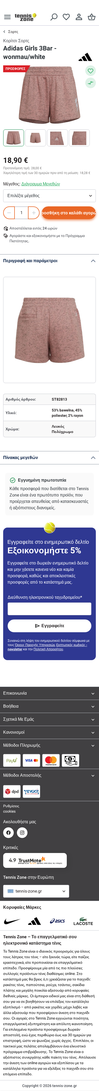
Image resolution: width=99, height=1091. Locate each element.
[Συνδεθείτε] (79, 17)
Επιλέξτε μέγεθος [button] (23, 195)
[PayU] (12, 760)
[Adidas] (85, 57)
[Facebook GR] (8, 832)
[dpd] (12, 791)
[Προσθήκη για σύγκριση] (90, 83)
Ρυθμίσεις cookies (8, 808)
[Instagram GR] (22, 832)
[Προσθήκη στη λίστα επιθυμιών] (90, 70)
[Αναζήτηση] (53, 17)
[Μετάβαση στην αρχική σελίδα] (25, 17)
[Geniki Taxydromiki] (31, 791)
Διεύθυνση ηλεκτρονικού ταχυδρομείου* (45, 597)
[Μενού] (7, 17)
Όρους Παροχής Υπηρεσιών (35, 645)
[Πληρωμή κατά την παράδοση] (70, 760)
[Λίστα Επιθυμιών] (66, 17)
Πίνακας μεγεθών (20, 457)
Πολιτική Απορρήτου (48, 649)
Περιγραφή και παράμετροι (30, 260)
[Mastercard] (51, 760)
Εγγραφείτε (52, 625)
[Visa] (31, 760)
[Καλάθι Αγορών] (91, 17)
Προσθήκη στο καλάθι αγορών (69, 212)
